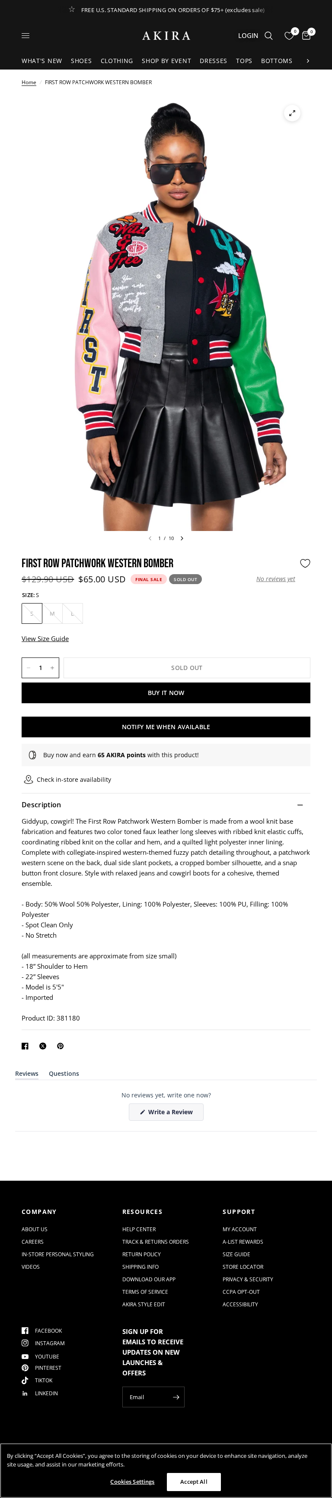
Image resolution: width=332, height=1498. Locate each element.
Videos (31, 1266)
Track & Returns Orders (155, 1241)
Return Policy (141, 1254)
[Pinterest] (62, 1046)
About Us (35, 1229)
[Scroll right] (308, 61)
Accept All (193, 1481)
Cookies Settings (132, 1481)
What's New (42, 61)
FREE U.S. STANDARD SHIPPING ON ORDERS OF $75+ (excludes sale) (173, 10)
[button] (275, 579)
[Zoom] (292, 113)
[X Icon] (44, 1046)
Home (29, 82)
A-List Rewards (243, 1241)
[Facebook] (27, 1046)
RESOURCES (142, 1212)
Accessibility (240, 1304)
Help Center (139, 1229)
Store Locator (243, 1266)
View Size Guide (45, 638)
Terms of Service (145, 1292)
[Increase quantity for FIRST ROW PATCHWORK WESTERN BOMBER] (52, 668)
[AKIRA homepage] (166, 36)
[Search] (269, 35)
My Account (240, 1229)
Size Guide (236, 1254)
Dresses (213, 61)
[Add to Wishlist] (305, 563)
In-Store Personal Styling (58, 1254)
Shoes (81, 61)
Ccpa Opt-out (241, 1292)
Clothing (117, 61)
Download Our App (149, 1279)
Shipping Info (140, 1266)
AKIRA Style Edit (143, 1304)
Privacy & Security (248, 1279)
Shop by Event (166, 61)
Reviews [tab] (26, 1075)
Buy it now (166, 693)
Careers (33, 1241)
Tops (244, 61)
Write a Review (172, 1114)
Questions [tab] (64, 1075)
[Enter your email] (176, 1397)
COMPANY (39, 1212)
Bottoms (277, 61)
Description (41, 804)
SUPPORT (239, 1212)
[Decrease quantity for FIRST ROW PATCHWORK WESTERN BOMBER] (28, 668)
